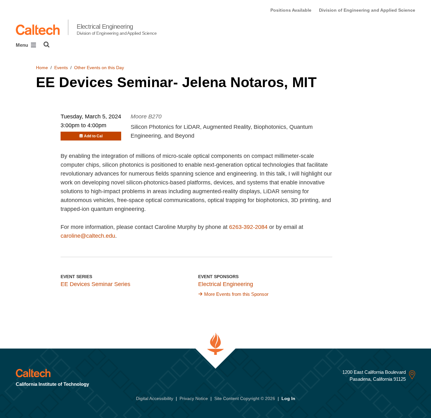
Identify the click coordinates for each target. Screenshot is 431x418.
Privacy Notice (194, 398)
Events (61, 67)
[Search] (47, 44)
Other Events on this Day (99, 67)
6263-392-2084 (248, 227)
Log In (288, 398)
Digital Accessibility (154, 398)
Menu (22, 45)
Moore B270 (146, 116)
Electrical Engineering (116, 29)
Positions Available (290, 10)
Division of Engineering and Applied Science (367, 10)
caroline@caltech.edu (88, 236)
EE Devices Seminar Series (95, 284)
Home (42, 67)
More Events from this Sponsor (236, 294)
